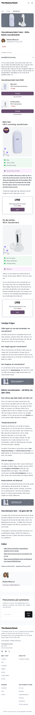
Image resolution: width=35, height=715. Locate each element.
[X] (9, 651)
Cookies (21, 698)
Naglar (3, 669)
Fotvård (3, 659)
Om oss (21, 688)
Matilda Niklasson (13, 40)
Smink (3, 672)
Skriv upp (28, 614)
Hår (2, 662)
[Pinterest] (6, 651)
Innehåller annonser (6, 52)
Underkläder (5, 675)
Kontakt (21, 691)
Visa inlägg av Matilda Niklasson (11, 585)
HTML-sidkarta (23, 704)
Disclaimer (22, 701)
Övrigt (8, 11)
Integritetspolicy (24, 694)
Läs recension (18, 96)
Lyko (17, 209)
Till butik (17, 93)
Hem (2, 11)
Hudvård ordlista (24, 659)
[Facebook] (2, 651)
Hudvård (4, 665)
